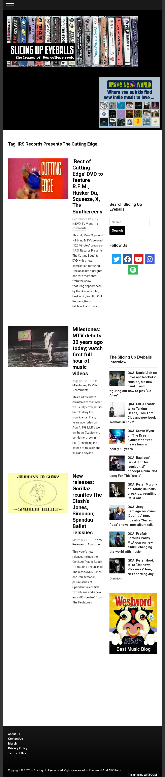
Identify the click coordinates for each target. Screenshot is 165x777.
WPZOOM (150, 774)
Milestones (79, 385)
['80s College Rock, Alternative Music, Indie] (72, 41)
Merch (12, 743)
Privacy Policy (17, 748)
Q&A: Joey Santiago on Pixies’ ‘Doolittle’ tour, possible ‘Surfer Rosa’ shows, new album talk (133, 516)
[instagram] (150, 259)
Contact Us (15, 738)
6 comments (80, 390)
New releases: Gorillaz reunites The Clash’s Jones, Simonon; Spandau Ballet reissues (87, 504)
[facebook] (127, 259)
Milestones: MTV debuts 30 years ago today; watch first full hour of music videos (87, 351)
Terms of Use (17, 753)
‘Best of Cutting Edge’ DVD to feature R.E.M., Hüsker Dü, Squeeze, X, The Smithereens (87, 186)
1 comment (95, 544)
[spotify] (133, 270)
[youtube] (138, 259)
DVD (77, 223)
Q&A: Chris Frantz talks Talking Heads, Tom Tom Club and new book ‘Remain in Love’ (132, 413)
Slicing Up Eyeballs (46, 770)
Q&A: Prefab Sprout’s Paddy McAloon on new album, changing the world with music (131, 543)
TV (83, 223)
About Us (14, 734)
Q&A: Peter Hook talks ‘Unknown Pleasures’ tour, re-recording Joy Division (131, 569)
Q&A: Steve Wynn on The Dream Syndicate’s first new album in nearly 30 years (131, 440)
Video (89, 223)
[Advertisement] (137, 161)
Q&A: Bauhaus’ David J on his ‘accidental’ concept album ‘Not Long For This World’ (133, 467)
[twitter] (116, 259)
